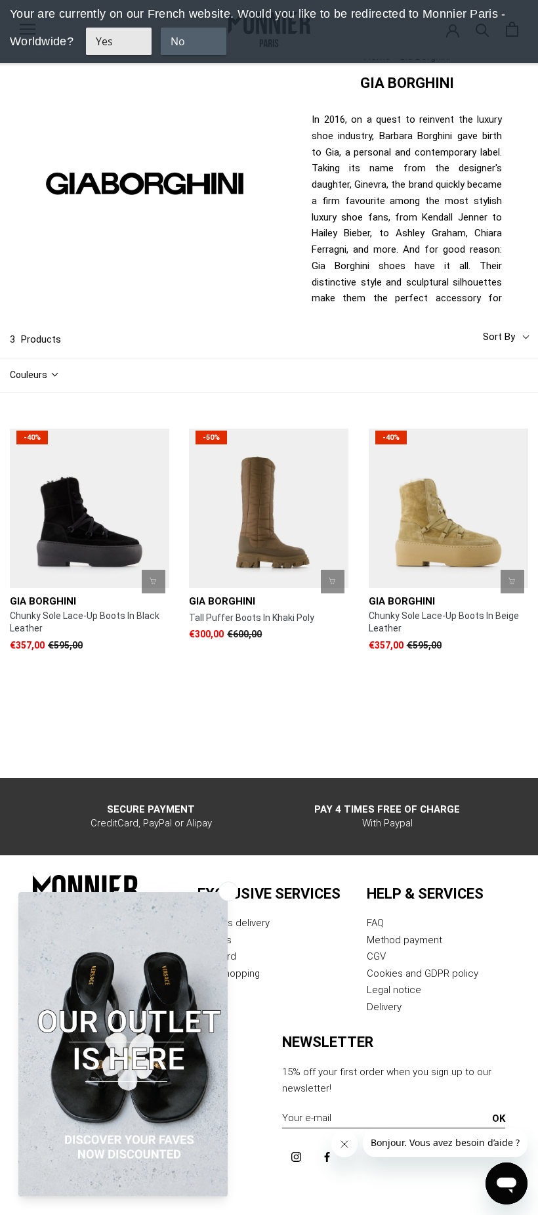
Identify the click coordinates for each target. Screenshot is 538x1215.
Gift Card (216, 956)
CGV (376, 956)
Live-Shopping (228, 973)
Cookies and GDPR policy (422, 973)
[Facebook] (327, 1157)
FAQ (375, 923)
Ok (498, 1118)
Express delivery (233, 923)
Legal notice (394, 990)
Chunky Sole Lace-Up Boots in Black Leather (84, 622)
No (178, 41)
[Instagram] (296, 1157)
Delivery (384, 1007)
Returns (214, 940)
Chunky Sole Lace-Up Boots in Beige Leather (444, 622)
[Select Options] (153, 581)
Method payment (404, 940)
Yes (104, 41)
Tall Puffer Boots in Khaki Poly (251, 617)
